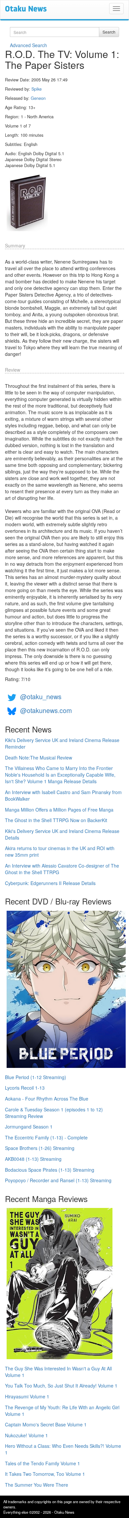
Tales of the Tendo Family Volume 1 (42, 1463)
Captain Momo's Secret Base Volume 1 (46, 1424)
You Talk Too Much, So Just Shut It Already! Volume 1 (61, 1385)
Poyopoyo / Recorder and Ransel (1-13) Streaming (58, 1180)
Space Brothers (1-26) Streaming (39, 1148)
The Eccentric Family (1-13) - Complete (46, 1137)
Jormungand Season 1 (29, 1126)
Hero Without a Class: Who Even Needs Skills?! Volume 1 (63, 1449)
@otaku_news (41, 696)
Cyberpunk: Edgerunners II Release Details (50, 883)
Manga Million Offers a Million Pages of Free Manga (59, 809)
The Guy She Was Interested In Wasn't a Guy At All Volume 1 (58, 1371)
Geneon (38, 98)
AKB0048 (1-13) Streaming (33, 1159)
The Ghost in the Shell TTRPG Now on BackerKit (56, 820)
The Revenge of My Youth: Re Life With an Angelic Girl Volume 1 (62, 1410)
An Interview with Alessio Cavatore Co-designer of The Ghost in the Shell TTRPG (62, 868)
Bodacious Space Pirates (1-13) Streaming (49, 1169)
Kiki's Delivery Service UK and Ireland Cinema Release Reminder (62, 743)
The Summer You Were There (36, 1484)
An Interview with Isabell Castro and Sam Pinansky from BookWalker (63, 795)
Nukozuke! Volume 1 (26, 1435)
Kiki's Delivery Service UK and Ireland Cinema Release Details (62, 834)
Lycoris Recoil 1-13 (25, 1087)
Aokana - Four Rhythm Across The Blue (46, 1098)
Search (109, 32)
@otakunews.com (46, 710)
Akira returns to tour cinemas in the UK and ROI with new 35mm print (59, 851)
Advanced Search (28, 45)
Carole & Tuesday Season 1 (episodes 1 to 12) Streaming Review (54, 1112)
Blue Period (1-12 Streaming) (35, 1077)
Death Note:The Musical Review (38, 757)
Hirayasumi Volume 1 (27, 1396)
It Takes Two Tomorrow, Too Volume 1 (45, 1474)
